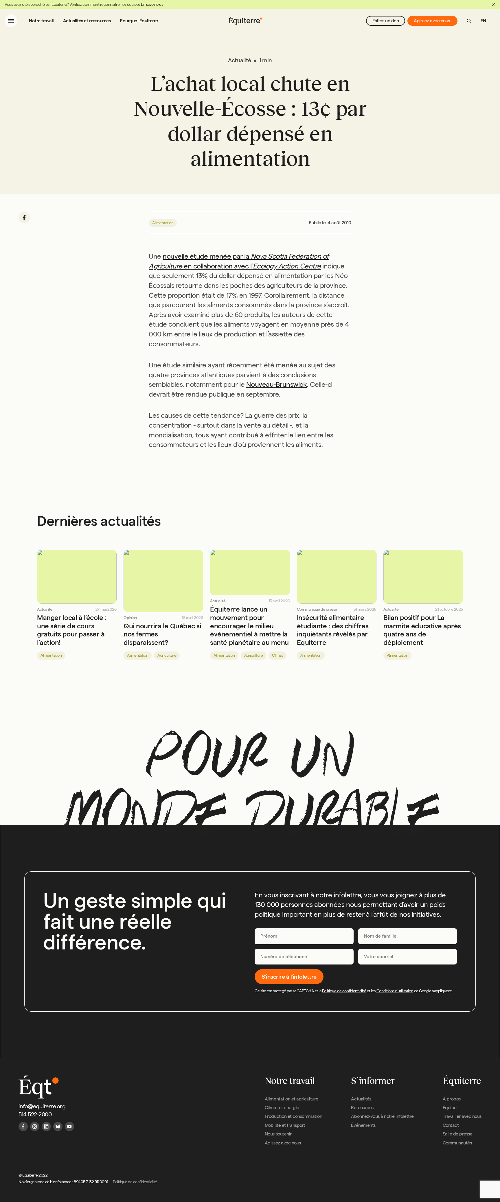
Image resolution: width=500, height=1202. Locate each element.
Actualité (44, 609)
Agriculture (166, 655)
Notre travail (41, 20)
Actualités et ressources (87, 20)
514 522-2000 (35, 1114)
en (483, 20)
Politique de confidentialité (344, 991)
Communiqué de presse (317, 609)
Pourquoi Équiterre (139, 20)
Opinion (130, 618)
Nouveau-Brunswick (276, 384)
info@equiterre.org (42, 1106)
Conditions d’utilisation (394, 991)
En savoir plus (152, 4)
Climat (277, 655)
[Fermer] (493, 4)
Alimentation (162, 222)
